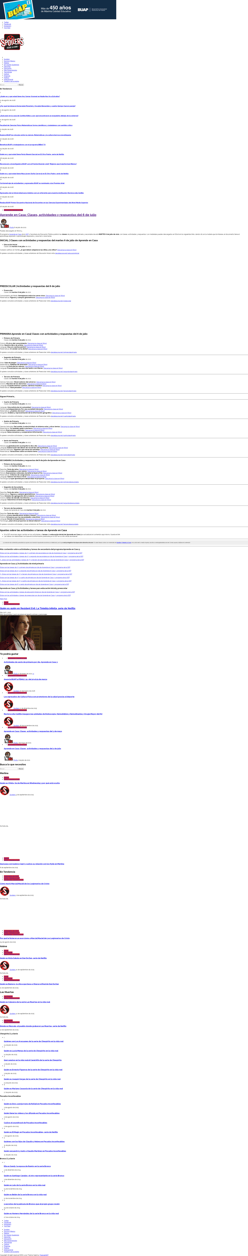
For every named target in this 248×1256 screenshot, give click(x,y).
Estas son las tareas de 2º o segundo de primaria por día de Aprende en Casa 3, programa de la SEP (35, 571)
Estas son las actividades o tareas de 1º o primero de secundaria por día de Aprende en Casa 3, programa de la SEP (41, 553)
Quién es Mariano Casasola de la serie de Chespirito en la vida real (33, 1088)
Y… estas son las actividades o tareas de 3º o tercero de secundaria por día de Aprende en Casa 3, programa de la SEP (42, 560)
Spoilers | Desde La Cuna (124, 542)
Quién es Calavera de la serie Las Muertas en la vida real (25, 1002)
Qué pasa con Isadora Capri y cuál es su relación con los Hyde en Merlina (32, 864)
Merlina (6, 63)
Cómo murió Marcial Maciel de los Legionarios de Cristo (24, 884)
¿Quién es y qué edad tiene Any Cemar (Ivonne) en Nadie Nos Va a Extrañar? (30, 96)
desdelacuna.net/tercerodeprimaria (63, 391)
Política (6, 78)
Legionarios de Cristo (11, 876)
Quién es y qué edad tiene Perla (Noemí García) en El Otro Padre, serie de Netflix (32, 154)
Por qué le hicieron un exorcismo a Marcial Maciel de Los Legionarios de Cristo (35, 938)
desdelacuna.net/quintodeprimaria (63, 435)
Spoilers (7, 59)
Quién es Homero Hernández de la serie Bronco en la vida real (31, 1213)
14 (33, 674)
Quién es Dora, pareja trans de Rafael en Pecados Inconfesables (32, 1104)
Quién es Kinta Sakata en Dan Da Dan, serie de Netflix (23, 958)
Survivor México (9, 61)
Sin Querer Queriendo (11, 65)
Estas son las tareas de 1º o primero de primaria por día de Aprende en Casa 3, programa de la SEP (35, 567)
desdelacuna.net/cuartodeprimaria (63, 416)
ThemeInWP (44, 1255)
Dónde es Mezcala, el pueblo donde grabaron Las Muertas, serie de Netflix (33, 1026)
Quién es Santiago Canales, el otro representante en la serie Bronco (34, 1176)
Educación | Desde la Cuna (13, 210)
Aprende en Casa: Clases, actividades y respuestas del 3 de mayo (33, 731)
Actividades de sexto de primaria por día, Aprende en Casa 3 (31, 662)
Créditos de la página (11, 81)
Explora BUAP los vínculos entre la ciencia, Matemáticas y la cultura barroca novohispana (35, 135)
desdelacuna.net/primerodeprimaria (64, 352)
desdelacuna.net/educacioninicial (67, 253)
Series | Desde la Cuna (12, 604)
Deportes (7, 66)
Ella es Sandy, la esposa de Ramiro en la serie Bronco (27, 1166)
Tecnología (8, 72)
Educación (7, 68)
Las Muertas (8, 996)
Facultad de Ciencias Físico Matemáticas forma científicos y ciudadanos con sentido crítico (36, 125)
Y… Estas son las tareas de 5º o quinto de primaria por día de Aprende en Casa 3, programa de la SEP (35, 581)
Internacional (8, 79)
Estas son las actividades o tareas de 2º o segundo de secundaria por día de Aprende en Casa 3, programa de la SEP (41, 556)
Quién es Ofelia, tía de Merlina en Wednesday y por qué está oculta (30, 783)
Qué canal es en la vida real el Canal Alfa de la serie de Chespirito (33, 1060)
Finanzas (7, 76)
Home (6, 602)
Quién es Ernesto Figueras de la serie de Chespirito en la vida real (33, 1070)
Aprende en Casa (15, 234)
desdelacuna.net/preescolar (61, 301)
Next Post (3, 599)
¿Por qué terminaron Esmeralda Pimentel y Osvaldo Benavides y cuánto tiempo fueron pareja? (37, 106)
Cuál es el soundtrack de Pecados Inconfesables (25, 1123)
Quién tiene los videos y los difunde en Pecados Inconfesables (32, 1113)
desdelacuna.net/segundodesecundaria (65, 503)
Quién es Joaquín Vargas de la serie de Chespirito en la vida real (32, 1079)
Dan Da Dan (8, 952)
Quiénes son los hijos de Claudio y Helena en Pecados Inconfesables (34, 1141)
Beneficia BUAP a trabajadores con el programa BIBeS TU (23, 145)
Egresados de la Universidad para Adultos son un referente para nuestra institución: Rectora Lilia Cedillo (42, 193)
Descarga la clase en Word (66, 250)
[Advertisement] (58, 269)
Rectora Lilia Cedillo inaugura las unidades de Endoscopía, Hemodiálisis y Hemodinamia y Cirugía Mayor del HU (53, 714)
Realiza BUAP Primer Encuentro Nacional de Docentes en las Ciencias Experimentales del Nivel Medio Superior (44, 203)
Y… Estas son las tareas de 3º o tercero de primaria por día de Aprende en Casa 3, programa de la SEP (36, 574)
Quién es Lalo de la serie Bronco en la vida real (24, 1185)
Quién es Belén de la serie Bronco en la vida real (25, 1194)
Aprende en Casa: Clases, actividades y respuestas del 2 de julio (32, 748)
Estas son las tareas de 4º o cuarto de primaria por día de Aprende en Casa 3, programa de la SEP (35, 577)
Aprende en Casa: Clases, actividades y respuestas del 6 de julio (48, 215)
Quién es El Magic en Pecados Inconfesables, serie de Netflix (31, 1132)
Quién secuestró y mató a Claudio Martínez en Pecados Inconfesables (35, 1151)
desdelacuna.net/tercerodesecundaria (64, 524)
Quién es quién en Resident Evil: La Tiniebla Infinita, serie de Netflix (37, 608)
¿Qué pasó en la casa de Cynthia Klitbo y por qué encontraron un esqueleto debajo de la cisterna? (39, 116)
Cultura (6, 74)
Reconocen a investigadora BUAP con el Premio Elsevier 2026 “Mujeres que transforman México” (38, 164)
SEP (27, 234)
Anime (6, 950)
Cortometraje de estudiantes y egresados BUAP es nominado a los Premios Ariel (32, 183)
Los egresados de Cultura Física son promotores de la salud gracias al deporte (39, 697)
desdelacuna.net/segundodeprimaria (64, 372)
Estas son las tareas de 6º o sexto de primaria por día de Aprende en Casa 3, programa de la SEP (34, 584)
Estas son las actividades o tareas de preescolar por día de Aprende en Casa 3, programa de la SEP (35, 595)
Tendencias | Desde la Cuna (14, 880)
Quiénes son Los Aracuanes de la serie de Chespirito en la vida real (33, 1041)
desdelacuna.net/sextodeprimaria (63, 455)
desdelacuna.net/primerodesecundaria (65, 482)
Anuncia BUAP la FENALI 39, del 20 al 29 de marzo (25, 679)
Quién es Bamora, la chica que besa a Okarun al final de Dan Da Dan (29, 984)
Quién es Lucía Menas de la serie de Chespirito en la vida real (31, 1051)
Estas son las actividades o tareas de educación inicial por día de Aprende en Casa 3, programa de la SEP (37, 592)
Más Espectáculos (10, 70)
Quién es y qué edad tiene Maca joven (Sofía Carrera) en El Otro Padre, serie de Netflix (34, 174)
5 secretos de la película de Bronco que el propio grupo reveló (32, 1204)
